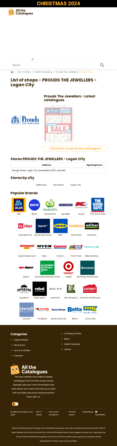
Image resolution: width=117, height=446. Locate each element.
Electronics (19, 345)
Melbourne (41, 184)
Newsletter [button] (100, 414)
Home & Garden (22, 350)
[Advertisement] (58, 37)
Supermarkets (21, 339)
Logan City (75, 184)
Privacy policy (72, 413)
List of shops (24, 71)
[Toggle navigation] (33, 59)
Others (67, 349)
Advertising (88, 411)
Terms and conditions (53, 413)
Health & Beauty (43, 71)
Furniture (18, 355)
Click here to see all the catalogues (75, 148)
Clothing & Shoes (72, 333)
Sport (66, 338)
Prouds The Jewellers (67, 71)
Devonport (58, 184)
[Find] (102, 65)
